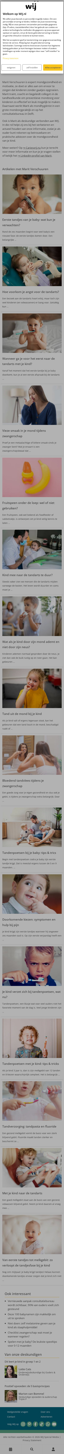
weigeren (11, 67)
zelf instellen (32, 67)
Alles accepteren (53, 67)
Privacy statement (10, 58)
